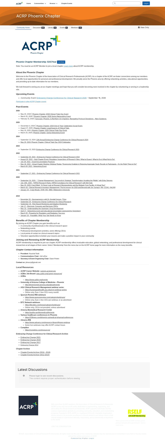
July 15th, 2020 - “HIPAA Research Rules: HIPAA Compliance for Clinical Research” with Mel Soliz (57, 183)
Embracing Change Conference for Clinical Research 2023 (57, 149)
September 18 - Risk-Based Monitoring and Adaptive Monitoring (44, 204)
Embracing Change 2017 (31, 342)
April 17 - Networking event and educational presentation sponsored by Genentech (51, 211)
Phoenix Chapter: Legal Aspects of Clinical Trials (52, 128)
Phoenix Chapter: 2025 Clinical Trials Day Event (49, 130)
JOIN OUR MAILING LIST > (83, 423)
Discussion (38, 28)
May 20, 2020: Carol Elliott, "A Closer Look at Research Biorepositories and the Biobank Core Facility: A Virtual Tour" (63, 185)
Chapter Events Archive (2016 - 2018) (35, 352)
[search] (114, 3)
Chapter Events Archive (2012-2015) (35, 355)
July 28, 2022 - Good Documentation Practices (38, 162)
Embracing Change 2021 (31, 337)
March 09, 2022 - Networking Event (33, 166)
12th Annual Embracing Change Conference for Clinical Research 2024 (62, 140)
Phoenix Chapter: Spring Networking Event (49, 133)
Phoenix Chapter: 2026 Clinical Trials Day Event (50, 114)
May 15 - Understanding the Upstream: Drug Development (42, 208)
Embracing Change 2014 (29, 345)
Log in (146, 3)
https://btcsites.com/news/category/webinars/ (42, 305)
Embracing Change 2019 (31, 340)
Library (52, 28)
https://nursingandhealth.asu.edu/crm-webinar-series (46, 290)
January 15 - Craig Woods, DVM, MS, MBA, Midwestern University (45, 190)
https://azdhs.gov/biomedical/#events (39, 312)
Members (76, 28)
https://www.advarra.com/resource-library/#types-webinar (47, 322)
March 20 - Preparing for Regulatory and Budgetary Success (43, 213)
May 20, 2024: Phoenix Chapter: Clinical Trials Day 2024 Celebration (45, 142)
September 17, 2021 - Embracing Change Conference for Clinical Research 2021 (50, 173)
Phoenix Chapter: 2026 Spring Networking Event (52, 116)
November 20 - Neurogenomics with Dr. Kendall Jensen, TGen (43, 199)
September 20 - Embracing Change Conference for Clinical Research (46, 202)
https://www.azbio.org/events (36, 280)
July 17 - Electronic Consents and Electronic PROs (39, 206)
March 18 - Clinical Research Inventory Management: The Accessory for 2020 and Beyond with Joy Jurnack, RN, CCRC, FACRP (68, 187)
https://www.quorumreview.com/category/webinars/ (45, 297)
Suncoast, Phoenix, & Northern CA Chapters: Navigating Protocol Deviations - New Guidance (71, 119)
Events (63, 28)
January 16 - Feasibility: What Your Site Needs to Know (41, 215)
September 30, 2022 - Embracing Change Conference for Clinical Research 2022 (50, 157)
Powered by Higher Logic (82, 438)
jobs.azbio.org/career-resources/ (49, 274)
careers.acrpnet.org (48, 271)
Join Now (61, 62)
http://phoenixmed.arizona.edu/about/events (42, 285)
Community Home (23, 28)
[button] (40, 3)
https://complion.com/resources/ (37, 330)
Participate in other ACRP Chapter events (31, 102)
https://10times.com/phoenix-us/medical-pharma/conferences (49, 317)
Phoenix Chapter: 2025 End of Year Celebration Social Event (59, 126)
